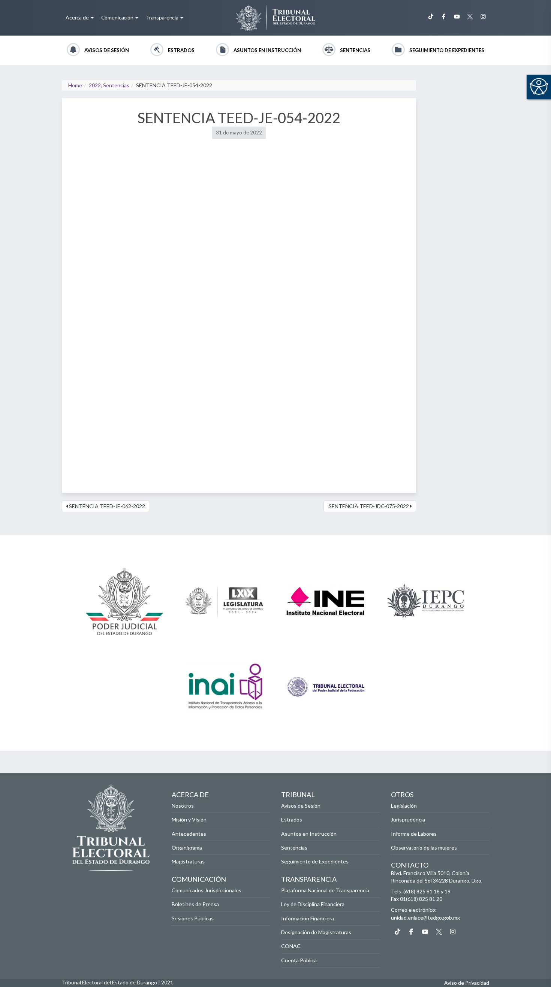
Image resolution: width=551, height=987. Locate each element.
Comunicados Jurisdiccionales (206, 890)
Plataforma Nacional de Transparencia (325, 890)
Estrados (181, 50)
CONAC (291, 946)
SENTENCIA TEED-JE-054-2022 (239, 117)
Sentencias (355, 50)
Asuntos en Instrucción (267, 50)
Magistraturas (188, 861)
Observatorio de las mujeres (424, 847)
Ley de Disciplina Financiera (312, 904)
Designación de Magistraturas (316, 932)
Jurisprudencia (408, 819)
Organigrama (187, 847)
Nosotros (183, 805)
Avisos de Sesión (106, 50)
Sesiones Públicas (193, 918)
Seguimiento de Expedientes (446, 50)
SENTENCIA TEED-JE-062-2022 (106, 506)
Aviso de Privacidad (466, 983)
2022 (95, 85)
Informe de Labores (414, 833)
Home (75, 85)
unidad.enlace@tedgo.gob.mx (425, 917)
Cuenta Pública (299, 960)
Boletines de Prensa (195, 904)
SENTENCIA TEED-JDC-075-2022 (369, 506)
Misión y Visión (189, 819)
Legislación (404, 805)
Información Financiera (307, 918)
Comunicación (118, 17)
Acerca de (78, 17)
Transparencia (163, 17)
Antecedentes (189, 833)
